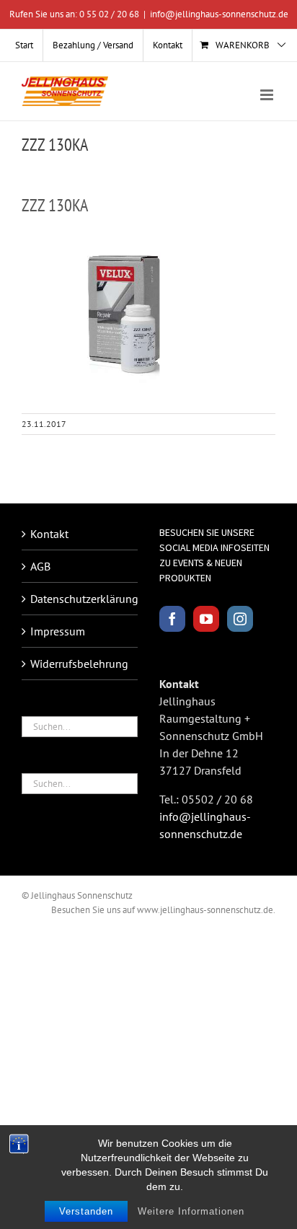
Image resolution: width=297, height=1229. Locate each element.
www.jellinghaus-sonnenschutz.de (205, 910)
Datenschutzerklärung (80, 598)
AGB (40, 566)
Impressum (57, 631)
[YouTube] (206, 619)
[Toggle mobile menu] (267, 94)
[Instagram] (240, 619)
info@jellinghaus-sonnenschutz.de (219, 14)
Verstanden (86, 1211)
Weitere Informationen (191, 1211)
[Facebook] (172, 619)
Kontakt (49, 534)
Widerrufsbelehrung (79, 663)
